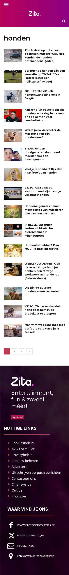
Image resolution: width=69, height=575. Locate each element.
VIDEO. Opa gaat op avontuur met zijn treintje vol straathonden (43, 191)
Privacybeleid (22, 455)
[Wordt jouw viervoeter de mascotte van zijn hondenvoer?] (13, 135)
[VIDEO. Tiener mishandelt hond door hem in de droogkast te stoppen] (13, 311)
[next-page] (29, 351)
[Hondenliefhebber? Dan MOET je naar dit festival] (13, 250)
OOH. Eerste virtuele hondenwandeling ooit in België (42, 94)
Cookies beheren (25, 460)
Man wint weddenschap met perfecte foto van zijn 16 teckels (45, 328)
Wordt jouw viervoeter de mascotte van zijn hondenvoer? (43, 133)
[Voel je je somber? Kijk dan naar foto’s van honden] (13, 174)
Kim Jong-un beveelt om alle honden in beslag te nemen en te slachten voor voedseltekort (45, 115)
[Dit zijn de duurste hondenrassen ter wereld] (13, 293)
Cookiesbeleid (23, 443)
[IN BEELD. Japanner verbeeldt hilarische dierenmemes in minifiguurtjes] (13, 230)
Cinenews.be (21, 484)
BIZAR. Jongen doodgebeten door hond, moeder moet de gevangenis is (43, 154)
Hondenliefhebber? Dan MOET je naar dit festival (42, 246)
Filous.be (19, 496)
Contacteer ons (24, 478)
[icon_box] (31, 525)
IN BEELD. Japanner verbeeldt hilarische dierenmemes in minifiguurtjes (39, 230)
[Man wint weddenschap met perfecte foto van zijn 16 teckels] (13, 330)
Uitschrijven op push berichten (36, 472)
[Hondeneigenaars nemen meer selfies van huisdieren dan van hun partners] (13, 211)
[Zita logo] (34, 13)
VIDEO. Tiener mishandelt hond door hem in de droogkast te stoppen (43, 310)
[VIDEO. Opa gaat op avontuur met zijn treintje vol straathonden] (13, 193)
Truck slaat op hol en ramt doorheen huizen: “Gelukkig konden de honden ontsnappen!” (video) (44, 56)
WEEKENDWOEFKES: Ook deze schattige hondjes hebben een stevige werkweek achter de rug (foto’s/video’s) (42, 271)
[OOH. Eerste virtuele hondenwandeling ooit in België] (13, 96)
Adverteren (20, 466)
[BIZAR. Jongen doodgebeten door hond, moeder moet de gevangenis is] (13, 154)
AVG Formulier (23, 449)
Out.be (17, 490)
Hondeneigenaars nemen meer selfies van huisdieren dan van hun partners (44, 209)
